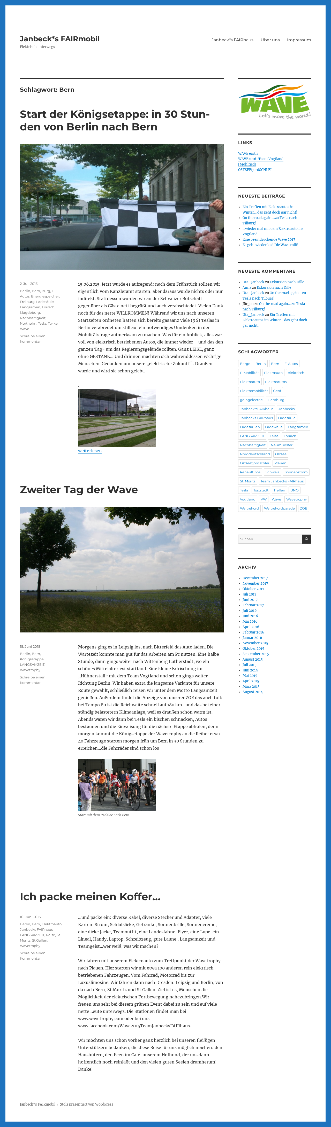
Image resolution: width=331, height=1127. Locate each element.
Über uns (270, 39)
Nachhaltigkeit (33, 318)
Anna (247, 287)
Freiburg (27, 302)
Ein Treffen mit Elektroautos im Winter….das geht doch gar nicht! (275, 320)
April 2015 (251, 681)
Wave (24, 329)
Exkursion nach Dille (287, 282)
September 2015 (256, 654)
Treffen (279, 490)
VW (264, 499)
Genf (277, 391)
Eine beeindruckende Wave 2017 (269, 239)
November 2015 (255, 643)
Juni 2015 (250, 670)
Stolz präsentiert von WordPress (86, 1104)
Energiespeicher (45, 296)
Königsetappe (32, 659)
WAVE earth (248, 153)
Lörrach (48, 307)
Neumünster (281, 445)
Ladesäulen (250, 427)
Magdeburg (30, 312)
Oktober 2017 (253, 589)
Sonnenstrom (296, 472)
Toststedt (260, 490)
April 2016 (251, 627)
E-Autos (291, 364)
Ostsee (281, 454)
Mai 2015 (250, 676)
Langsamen (30, 307)
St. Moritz (247, 481)
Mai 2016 (250, 621)
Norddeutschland (255, 454)
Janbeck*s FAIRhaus (232, 39)
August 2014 (253, 692)
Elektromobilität (254, 391)
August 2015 (253, 659)
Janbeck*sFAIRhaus (256, 409)
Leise (274, 436)
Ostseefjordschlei (254, 463)
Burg (46, 291)
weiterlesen (90, 450)
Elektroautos (276, 382)
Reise (50, 935)
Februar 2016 (253, 632)
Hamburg (276, 400)
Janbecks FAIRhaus (36, 929)
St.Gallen (39, 940)
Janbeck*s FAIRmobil (60, 38)
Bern (36, 291)
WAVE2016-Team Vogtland (260, 159)
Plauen (280, 463)
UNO (294, 490)
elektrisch (296, 373)
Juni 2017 (250, 600)
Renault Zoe (250, 472)
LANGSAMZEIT (32, 664)
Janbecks (287, 409)
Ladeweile (274, 427)
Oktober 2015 (253, 648)
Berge (245, 364)
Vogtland (247, 499)
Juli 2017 (250, 594)
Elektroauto (52, 924)
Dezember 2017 (255, 578)
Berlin (25, 291)
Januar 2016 (252, 638)
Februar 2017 (253, 605)
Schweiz (273, 472)
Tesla (42, 323)
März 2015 (251, 686)
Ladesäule (45, 302)
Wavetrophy (30, 670)
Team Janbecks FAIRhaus (282, 481)
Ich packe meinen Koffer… (90, 896)
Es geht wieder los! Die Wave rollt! (270, 245)
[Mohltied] (247, 164)
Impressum (299, 39)
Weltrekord (249, 508)
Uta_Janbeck (253, 282)
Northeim (28, 323)
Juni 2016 (250, 616)
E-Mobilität (249, 373)
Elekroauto (273, 373)
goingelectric (251, 400)
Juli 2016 (250, 610)
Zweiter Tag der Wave (79, 489)
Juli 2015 (250, 665)
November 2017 (255, 583)
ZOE (303, 508)
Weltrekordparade (279, 508)
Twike (53, 323)
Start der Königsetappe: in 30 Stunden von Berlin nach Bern (115, 120)
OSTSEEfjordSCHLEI (255, 170)
